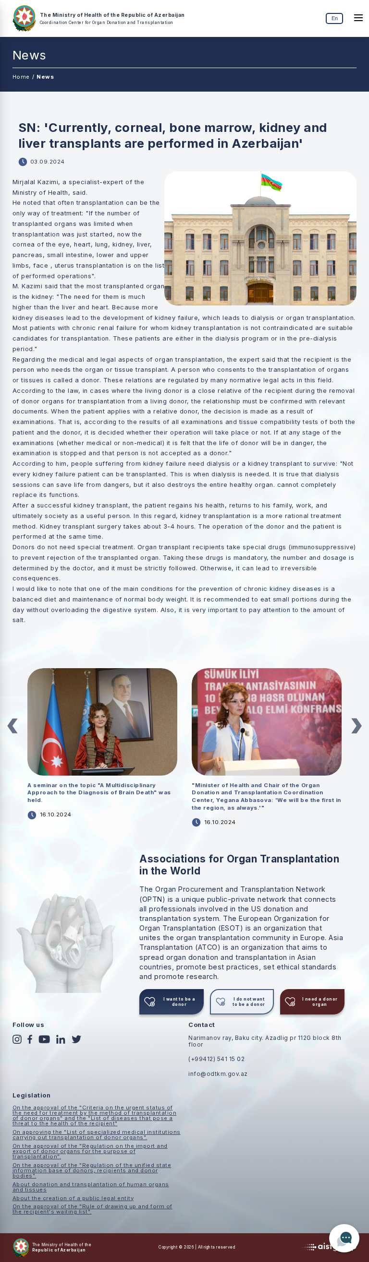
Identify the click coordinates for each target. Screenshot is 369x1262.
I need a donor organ (320, 1001)
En (335, 18)
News (45, 76)
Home (21, 76)
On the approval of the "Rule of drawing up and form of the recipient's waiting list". (92, 1209)
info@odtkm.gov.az (218, 1074)
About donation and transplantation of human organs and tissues (90, 1187)
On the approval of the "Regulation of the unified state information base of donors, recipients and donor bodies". (92, 1170)
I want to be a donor (179, 1001)
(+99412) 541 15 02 (216, 1058)
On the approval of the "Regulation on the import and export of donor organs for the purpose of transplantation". (90, 1151)
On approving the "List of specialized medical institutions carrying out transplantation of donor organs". (96, 1135)
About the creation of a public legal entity (73, 1198)
